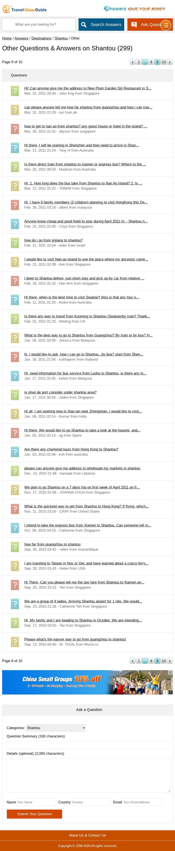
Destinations (41, 38)
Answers (21, 38)
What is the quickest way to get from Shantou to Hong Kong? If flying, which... (86, 506)
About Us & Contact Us (87, 835)
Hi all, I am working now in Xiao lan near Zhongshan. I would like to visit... (83, 411)
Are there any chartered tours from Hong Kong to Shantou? (71, 449)
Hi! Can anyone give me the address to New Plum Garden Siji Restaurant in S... (88, 88)
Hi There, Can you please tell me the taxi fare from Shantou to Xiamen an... (84, 582)
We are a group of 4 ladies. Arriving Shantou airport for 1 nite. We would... (83, 601)
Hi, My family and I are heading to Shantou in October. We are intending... (83, 620)
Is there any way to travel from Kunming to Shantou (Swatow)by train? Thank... (87, 316)
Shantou (61, 38)
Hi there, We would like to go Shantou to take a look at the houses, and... (82, 430)
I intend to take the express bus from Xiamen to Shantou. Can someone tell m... (87, 525)
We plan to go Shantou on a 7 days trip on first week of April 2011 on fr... (82, 487)
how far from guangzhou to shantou (52, 544)
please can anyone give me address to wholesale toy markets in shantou (82, 468)
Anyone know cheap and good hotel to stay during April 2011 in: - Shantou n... (86, 221)
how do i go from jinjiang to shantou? (53, 240)
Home (7, 38)
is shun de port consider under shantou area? (60, 392)
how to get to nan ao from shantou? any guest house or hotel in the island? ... (85, 126)
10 (164, 62)
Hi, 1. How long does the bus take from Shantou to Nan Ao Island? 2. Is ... (83, 183)
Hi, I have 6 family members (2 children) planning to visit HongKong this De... (86, 202)
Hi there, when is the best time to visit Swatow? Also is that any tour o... (81, 297)
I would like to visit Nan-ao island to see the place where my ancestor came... (86, 259)
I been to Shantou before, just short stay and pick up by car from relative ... (84, 278)
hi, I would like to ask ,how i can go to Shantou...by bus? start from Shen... (83, 354)
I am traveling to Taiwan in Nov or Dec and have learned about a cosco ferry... (86, 563)
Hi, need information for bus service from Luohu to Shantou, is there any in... (85, 373)
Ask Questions (155, 24)
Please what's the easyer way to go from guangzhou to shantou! (75, 639)
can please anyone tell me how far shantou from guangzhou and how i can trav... (88, 107)
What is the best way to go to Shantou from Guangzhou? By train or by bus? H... (88, 335)
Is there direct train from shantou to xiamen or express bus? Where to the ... (85, 164)
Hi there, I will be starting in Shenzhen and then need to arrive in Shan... (81, 145)
